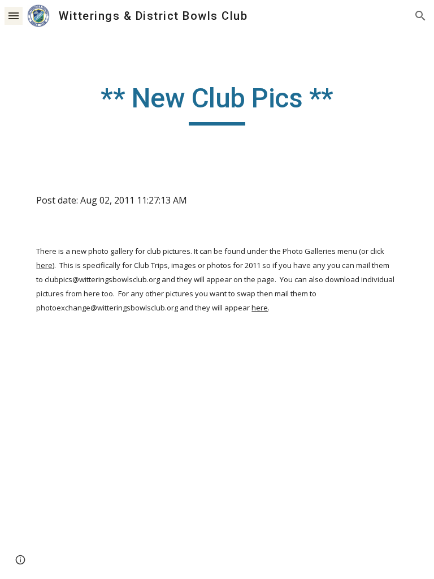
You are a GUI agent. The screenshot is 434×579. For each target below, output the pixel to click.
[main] (216, 103)
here (44, 265)
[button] (13, 15)
